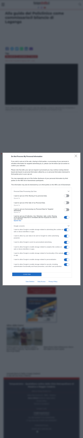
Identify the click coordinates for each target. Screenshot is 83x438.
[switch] (66, 195)
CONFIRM (27, 274)
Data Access (41, 281)
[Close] (76, 157)
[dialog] (41, 219)
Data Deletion (30, 281)
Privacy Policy (53, 281)
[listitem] (41, 191)
